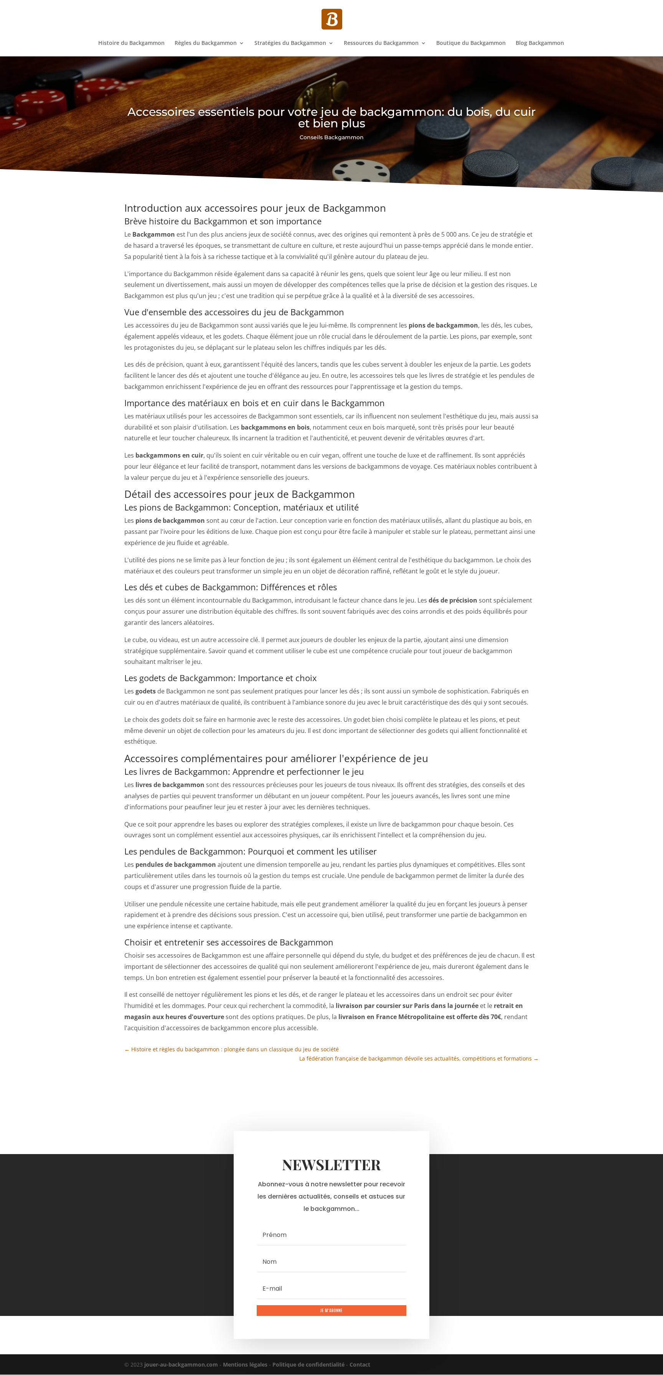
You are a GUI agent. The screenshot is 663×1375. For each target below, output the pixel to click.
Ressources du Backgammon (381, 43)
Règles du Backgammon (206, 43)
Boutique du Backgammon (471, 43)
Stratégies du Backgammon (290, 43)
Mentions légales (245, 1364)
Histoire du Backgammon (131, 43)
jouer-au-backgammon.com (181, 1364)
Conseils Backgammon (332, 137)
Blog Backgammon (540, 43)
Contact (360, 1364)
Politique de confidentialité (308, 1364)
